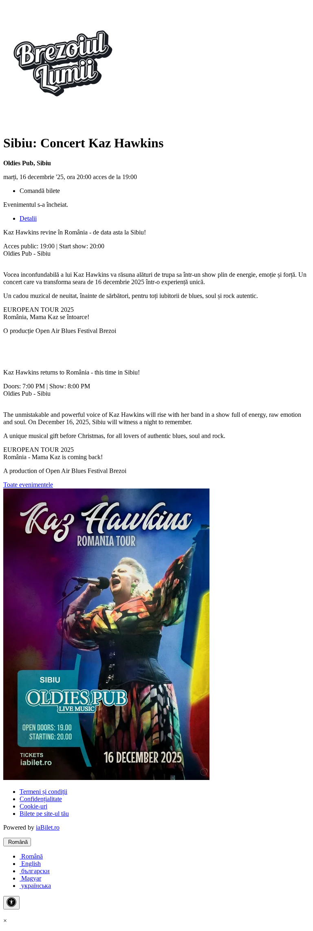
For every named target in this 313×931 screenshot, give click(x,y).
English (30, 863)
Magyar (30, 878)
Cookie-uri (33, 806)
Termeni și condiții (43, 791)
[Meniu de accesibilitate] (11, 902)
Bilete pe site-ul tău (44, 813)
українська (35, 885)
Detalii (28, 218)
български (35, 870)
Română (17, 842)
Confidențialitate (41, 798)
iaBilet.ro (48, 827)
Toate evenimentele (28, 484)
